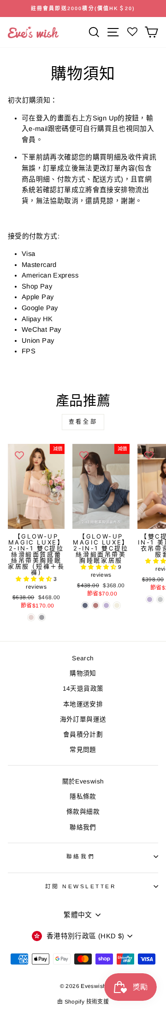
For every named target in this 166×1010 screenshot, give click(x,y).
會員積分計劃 (83, 734)
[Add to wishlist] (19, 455)
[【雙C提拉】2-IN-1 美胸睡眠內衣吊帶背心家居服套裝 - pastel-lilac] (149, 599)
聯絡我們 (83, 827)
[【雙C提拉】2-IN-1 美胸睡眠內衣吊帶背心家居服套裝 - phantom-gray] (160, 599)
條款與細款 (83, 811)
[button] (34, 579)
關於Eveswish (83, 781)
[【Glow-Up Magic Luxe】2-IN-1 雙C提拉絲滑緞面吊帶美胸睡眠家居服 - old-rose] (95, 605)
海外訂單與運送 (83, 719)
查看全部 (83, 422)
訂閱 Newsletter (81, 886)
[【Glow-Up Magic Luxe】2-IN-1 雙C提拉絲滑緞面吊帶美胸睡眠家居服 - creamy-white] (116, 605)
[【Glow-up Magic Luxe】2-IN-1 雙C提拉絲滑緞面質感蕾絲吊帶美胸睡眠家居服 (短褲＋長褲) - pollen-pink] (31, 617)
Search (83, 658)
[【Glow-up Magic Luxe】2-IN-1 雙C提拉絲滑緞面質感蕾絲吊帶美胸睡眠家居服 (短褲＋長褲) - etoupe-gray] (41, 617)
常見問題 (83, 749)
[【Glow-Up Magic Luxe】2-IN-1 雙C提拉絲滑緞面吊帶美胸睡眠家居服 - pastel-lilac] (106, 605)
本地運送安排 (83, 704)
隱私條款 (83, 796)
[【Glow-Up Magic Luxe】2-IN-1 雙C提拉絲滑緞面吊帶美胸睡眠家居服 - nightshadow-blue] (85, 605)
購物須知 (83, 673)
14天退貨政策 (83, 688)
